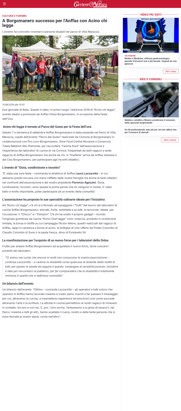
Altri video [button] (170, 71)
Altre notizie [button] (170, 140)
